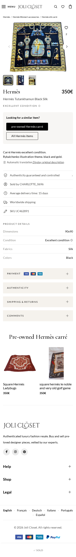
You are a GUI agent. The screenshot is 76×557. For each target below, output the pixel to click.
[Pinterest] (24, 451)
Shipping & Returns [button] (22, 301)
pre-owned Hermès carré (27, 126)
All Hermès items (22, 136)
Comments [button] (15, 315)
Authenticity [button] (18, 287)
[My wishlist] (63, 6)
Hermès (11, 91)
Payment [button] (14, 273)
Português (67, 510)
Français (22, 510)
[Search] (56, 6)
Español (40, 514)
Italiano (51, 510)
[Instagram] (15, 451)
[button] (67, 47)
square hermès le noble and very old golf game (56, 386)
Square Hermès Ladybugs (13, 386)
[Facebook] (6, 451)
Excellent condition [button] (20, 105)
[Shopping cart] (70, 6)
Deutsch (37, 510)
